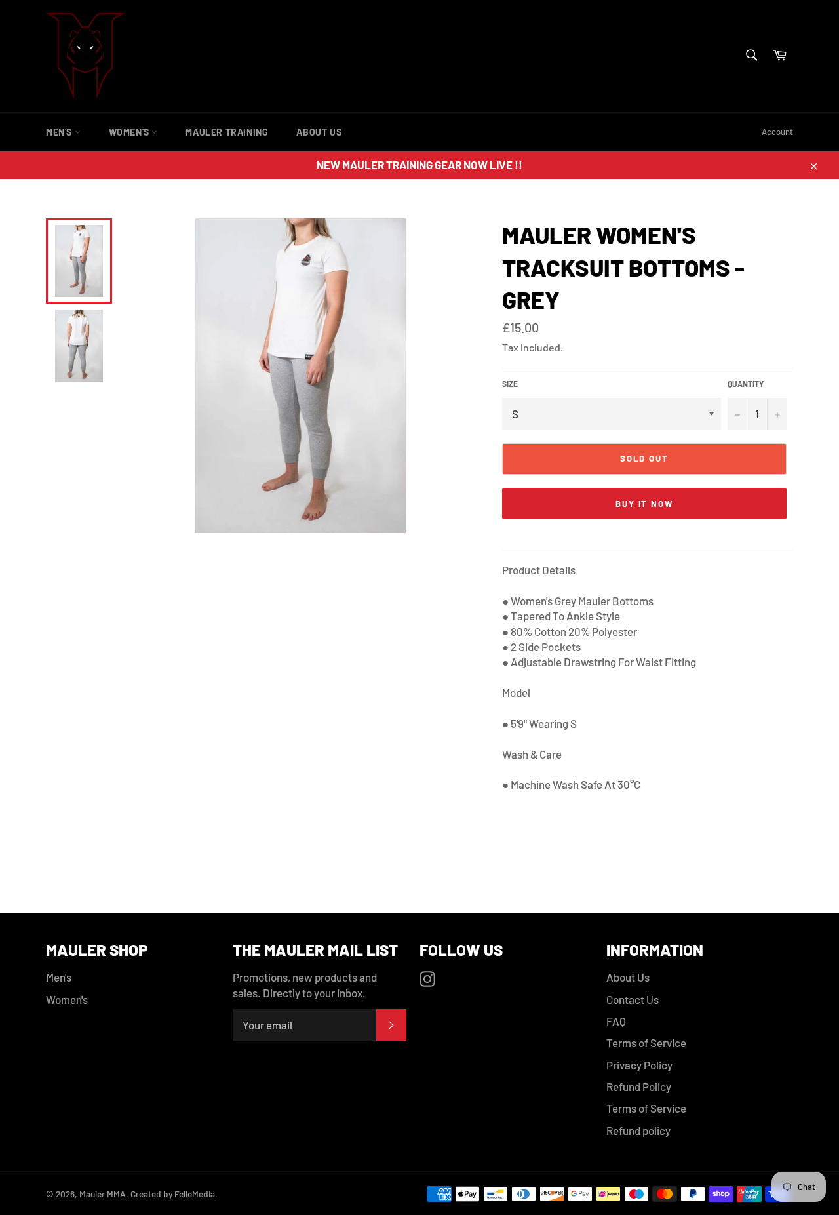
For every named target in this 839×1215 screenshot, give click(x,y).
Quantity (746, 383)
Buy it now (644, 503)
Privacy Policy (639, 1064)
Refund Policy (638, 1086)
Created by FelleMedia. (173, 1193)
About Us (318, 132)
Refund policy (638, 1130)
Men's (60, 132)
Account (777, 132)
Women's (130, 132)
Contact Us (632, 999)
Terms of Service (646, 1042)
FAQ (616, 1020)
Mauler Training (226, 132)
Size (510, 383)
